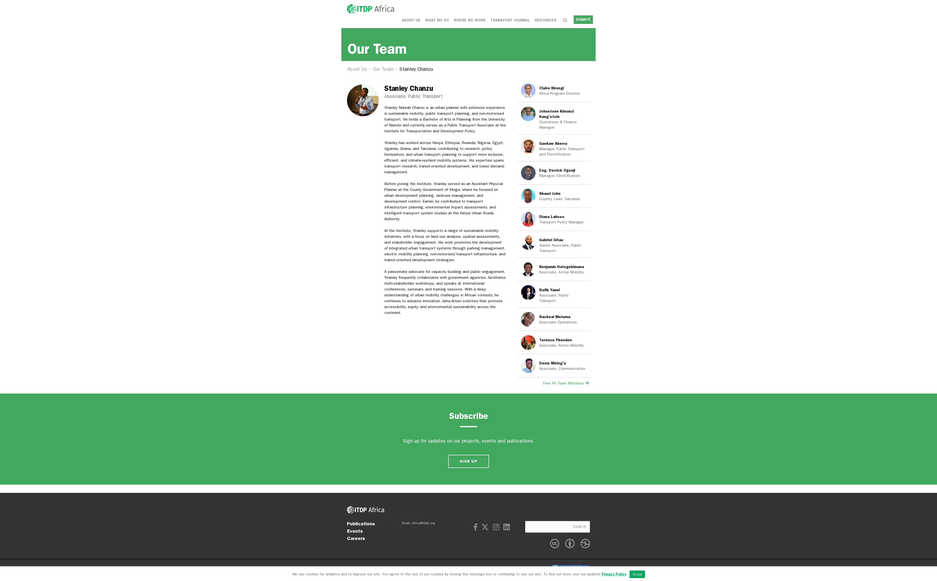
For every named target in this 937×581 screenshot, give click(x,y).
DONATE (583, 19)
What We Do (437, 20)
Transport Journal (510, 20)
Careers (356, 538)
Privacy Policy (614, 574)
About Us (411, 20)
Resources (546, 20)
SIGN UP (468, 461)
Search (579, 526)
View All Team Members (564, 383)
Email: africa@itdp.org (418, 523)
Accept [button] (637, 574)
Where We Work (470, 20)
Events (355, 531)
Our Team (383, 69)
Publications (361, 524)
